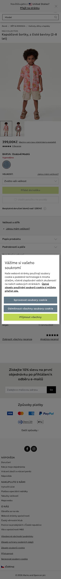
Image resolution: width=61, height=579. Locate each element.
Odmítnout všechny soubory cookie (30, 308)
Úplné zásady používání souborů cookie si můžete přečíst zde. (30, 287)
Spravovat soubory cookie (30, 300)
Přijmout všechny (30, 317)
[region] (30, 289)
